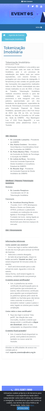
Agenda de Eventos (16, 35)
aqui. (32, 405)
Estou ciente (24, 408)
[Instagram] (37, 6)
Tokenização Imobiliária (14, 39)
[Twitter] (33, 6)
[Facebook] (28, 6)
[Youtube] (41, 6)
